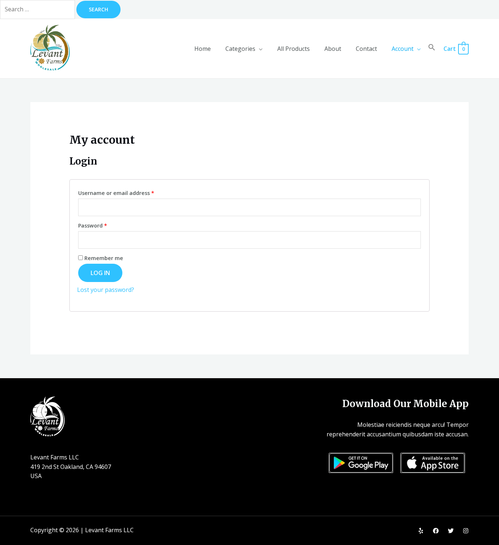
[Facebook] (436, 531)
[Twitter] (451, 531)
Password (92, 225)
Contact (366, 49)
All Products (293, 49)
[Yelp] (421, 531)
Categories (240, 49)
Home (202, 49)
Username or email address (116, 192)
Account (403, 49)
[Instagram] (466, 531)
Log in (100, 273)
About (332, 49)
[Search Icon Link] (431, 49)
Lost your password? (105, 290)
